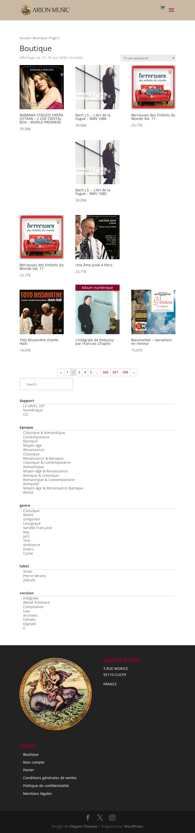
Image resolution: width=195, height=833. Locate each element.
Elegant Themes (83, 826)
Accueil (25, 38)
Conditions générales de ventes (50, 777)
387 (115, 372)
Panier (28, 769)
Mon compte (33, 762)
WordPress (133, 826)
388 (125, 372)
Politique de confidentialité (46, 785)
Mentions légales (37, 793)
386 (105, 372)
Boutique (40, 38)
